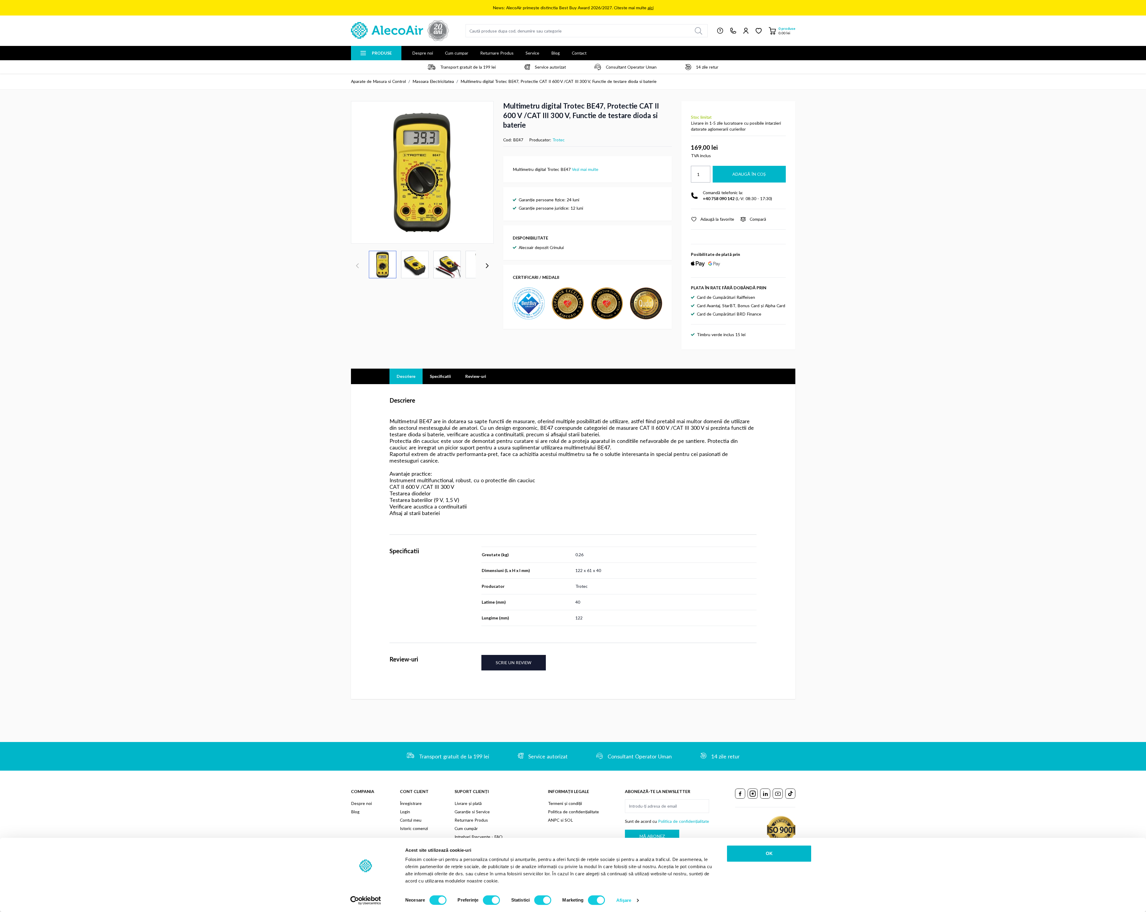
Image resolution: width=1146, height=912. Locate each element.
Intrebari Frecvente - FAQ (479, 836)
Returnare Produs (497, 52)
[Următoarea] (487, 266)
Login (405, 811)
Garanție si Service (472, 811)
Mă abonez (652, 836)
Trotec (558, 139)
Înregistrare (411, 803)
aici (651, 7)
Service (532, 52)
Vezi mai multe (585, 169)
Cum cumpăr (466, 828)
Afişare (623, 900)
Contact (579, 52)
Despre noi (422, 52)
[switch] (491, 900)
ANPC (553, 820)
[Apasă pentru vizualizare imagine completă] (422, 172)
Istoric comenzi (414, 828)
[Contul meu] (746, 30)
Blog (555, 52)
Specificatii (440, 376)
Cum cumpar (456, 52)
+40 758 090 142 (718, 198)
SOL (569, 820)
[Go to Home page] (400, 30)
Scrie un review (514, 662)
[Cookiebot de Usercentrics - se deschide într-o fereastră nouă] (366, 900)
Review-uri (475, 376)
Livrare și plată (468, 803)
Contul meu (410, 820)
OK (769, 853)
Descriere (406, 376)
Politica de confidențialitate (573, 811)
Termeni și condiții (565, 803)
